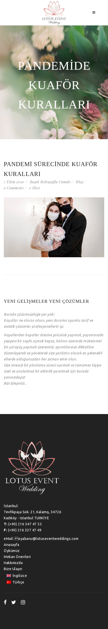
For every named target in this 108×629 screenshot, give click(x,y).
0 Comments (14, 188)
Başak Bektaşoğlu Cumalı (50, 181)
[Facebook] (5, 602)
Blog (79, 181)
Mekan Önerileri (17, 557)
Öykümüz (12, 551)
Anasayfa (11, 545)
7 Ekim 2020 (14, 181)
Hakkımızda (13, 563)
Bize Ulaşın (13, 569)
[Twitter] (13, 602)
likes (34, 188)
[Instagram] (23, 602)
